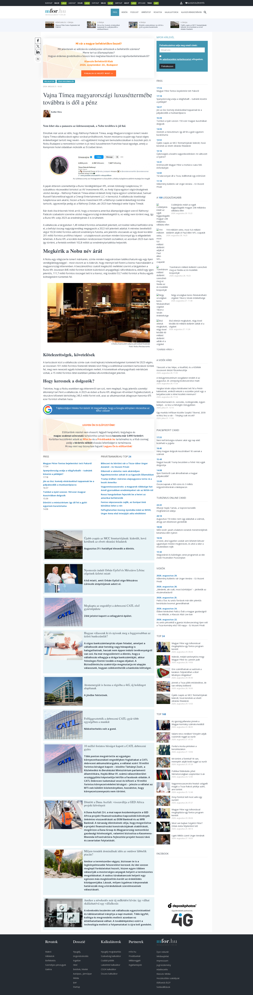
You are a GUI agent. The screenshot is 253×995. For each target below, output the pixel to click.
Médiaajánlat (163, 956)
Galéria (48, 969)
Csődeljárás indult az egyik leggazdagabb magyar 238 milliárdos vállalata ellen (188, 207)
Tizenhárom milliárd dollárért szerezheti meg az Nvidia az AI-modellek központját (188, 270)
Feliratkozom (167, 66)
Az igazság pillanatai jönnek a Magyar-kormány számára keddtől (188, 723)
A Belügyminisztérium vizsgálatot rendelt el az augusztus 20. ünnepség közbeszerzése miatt (178, 379)
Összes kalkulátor (109, 973)
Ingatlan (77, 960)
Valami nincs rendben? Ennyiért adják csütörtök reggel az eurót (189, 735)
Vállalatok (49, 81)
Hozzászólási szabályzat (168, 978)
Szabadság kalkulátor (111, 956)
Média (76, 978)
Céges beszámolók (66, 81)
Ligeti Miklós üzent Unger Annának (188, 835)
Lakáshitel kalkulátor (110, 965)
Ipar (75, 982)
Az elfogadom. (181, 59)
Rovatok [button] (158, 12)
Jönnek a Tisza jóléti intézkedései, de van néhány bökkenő (189, 684)
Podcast (134, 12)
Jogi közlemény (164, 965)
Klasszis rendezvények (191, 12)
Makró (48, 951)
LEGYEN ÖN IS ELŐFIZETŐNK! (98, 425)
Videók (124, 12)
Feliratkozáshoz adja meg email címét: (178, 45)
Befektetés (50, 960)
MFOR (54, 12)
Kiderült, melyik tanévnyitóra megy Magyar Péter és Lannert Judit (188, 658)
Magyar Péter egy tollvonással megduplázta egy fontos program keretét (188, 646)
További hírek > (165, 349)
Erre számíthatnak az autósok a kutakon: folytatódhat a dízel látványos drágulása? (187, 672)
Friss (115, 12)
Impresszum (162, 960)
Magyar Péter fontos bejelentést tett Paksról (67, 463)
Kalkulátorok (171, 12)
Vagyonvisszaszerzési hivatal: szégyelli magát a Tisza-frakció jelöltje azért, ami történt (190, 786)
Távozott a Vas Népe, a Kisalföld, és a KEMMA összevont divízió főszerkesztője (179, 369)
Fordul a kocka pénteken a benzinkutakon (184, 748)
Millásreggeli (134, 960)
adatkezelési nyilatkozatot (177, 59)
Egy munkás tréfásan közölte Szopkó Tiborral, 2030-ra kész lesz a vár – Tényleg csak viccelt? (181, 414)
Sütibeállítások (163, 987)
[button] (181, 3)
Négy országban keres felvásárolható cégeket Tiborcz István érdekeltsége (189, 296)
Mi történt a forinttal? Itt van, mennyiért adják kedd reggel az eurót (189, 760)
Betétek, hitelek (80, 969)
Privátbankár (135, 956)
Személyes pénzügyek (55, 965)
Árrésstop (146, 12)
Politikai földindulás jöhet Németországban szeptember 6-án (188, 772)
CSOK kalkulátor (108, 969)
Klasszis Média (163, 973)
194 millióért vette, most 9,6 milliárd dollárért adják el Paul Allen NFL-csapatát (185, 231)
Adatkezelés (162, 969)
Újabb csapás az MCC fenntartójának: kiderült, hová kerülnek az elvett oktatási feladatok (189, 698)
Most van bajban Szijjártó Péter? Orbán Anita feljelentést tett (187, 824)
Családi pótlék (107, 960)
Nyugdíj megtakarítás (111, 951)
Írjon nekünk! (163, 951)
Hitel (75, 965)
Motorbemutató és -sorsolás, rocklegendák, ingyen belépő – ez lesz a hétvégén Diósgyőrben (181, 403)
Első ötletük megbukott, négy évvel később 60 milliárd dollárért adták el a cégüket (186, 323)
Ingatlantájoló (135, 965)
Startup (76, 986)
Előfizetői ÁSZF (164, 982)
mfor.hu (132, 951)
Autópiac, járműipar (82, 973)
